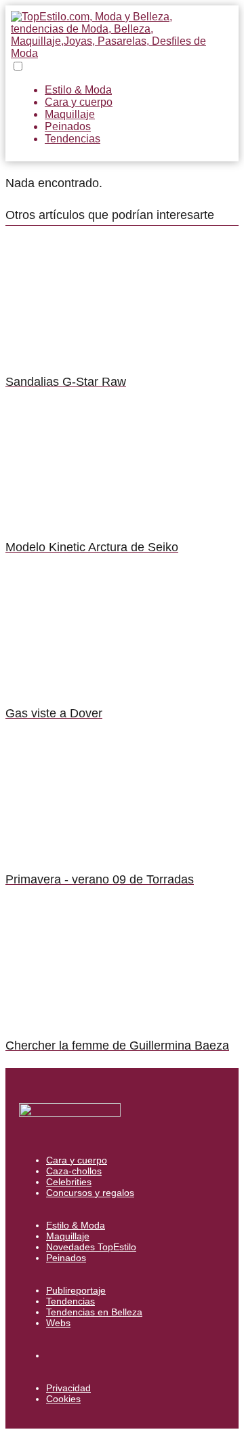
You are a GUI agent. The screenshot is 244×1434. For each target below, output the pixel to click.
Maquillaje (70, 114)
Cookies (63, 1398)
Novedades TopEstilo (91, 1246)
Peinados (68, 126)
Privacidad (68, 1387)
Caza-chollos (74, 1171)
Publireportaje (76, 1290)
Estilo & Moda (78, 90)
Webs (58, 1322)
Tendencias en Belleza (94, 1312)
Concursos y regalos (90, 1192)
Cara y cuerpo (79, 102)
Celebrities (69, 1181)
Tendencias (72, 138)
